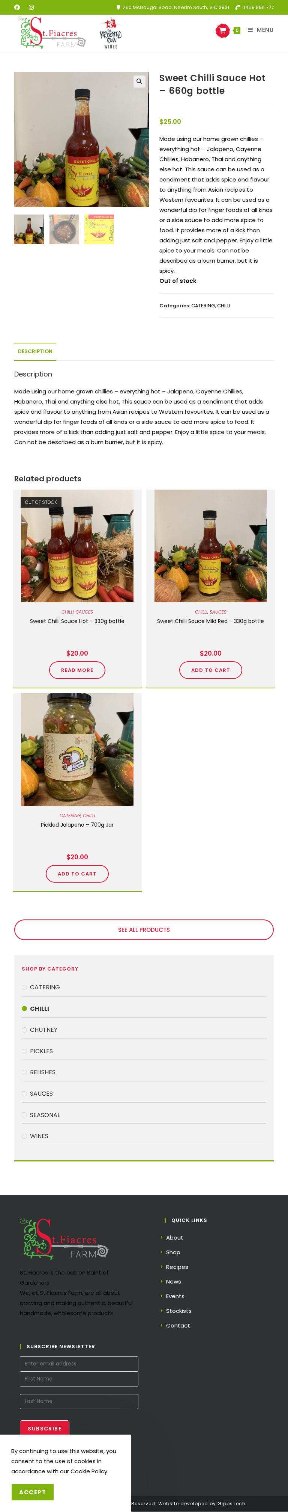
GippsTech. (232, 1503)
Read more (77, 670)
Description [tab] (35, 351)
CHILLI (223, 305)
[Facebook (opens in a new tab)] (19, 7)
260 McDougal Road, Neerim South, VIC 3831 (176, 7)
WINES (39, 1136)
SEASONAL (45, 1115)
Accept (32, 1492)
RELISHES (43, 1072)
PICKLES (41, 1051)
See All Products (144, 930)
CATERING (203, 305)
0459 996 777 (258, 7)
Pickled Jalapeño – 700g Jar (77, 825)
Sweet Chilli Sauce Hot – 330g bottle (77, 621)
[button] (140, 82)
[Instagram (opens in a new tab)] (31, 7)
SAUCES (84, 612)
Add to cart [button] (210, 670)
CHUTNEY (43, 1029)
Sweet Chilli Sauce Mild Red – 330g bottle (210, 621)
